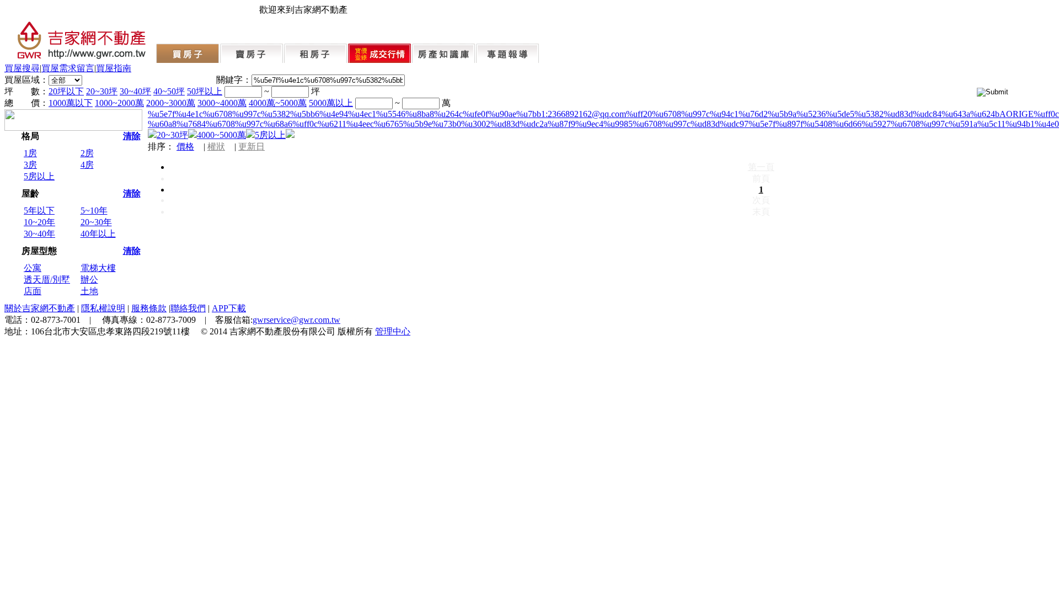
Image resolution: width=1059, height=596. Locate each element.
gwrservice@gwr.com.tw (296, 319)
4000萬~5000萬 (278, 103)
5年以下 (39, 210)
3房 (30, 164)
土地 (89, 291)
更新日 (251, 146)
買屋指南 (113, 68)
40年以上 (98, 233)
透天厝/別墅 (47, 279)
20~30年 (96, 222)
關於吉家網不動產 (39, 308)
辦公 (89, 279)
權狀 (216, 146)
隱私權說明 (103, 308)
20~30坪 (101, 91)
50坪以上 (204, 91)
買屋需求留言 (67, 68)
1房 (30, 153)
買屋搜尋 (22, 68)
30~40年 (39, 233)
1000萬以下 (71, 103)
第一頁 (761, 167)
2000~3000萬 (170, 103)
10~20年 (39, 222)
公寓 (32, 268)
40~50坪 (169, 91)
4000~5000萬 (221, 135)
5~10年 (94, 210)
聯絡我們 (188, 308)
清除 (132, 136)
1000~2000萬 (119, 103)
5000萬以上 (331, 103)
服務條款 (149, 308)
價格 (185, 146)
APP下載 (229, 308)
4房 (87, 164)
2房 (87, 153)
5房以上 (39, 176)
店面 (32, 291)
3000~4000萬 (222, 103)
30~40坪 (135, 91)
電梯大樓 (98, 268)
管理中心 (392, 331)
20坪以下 (66, 91)
